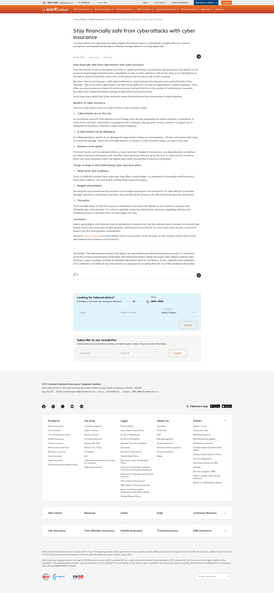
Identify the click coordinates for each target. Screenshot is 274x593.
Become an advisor (205, 2)
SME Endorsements (93, 467)
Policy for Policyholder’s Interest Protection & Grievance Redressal (136, 468)
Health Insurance (102, 9)
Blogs (84, 19)
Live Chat (103, 2)
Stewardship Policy (129, 456)
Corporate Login (200, 430)
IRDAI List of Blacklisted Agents (207, 482)
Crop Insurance (55, 456)
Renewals (206, 9)
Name (83, 312)
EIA (85, 456)
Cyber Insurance (55, 460)
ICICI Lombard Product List (133, 481)
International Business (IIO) (205, 463)
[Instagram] (53, 406)
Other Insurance (189, 9)
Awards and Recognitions (169, 447)
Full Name (85, 353)
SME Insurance (144, 9)
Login (226, 2)
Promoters (162, 430)
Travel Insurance (124, 9)
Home (76, 19)
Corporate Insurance (166, 9)
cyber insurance (92, 235)
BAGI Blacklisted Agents (204, 439)
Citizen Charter (91, 430)
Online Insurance (96, 19)
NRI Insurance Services (58, 447)
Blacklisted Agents (201, 434)
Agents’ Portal (199, 426)
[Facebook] (44, 406)
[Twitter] (62, 406)
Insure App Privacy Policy (132, 430)
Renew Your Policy (93, 447)
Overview (161, 426)
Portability (89, 451)
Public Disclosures (165, 443)
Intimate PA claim (92, 443)
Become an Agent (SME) (204, 471)
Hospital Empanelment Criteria (207, 454)
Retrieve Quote (91, 434)
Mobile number (128, 312)
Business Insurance (57, 451)
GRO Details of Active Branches (135, 485)
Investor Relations (180, 2)
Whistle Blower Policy (131, 496)
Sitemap (197, 467)
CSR (159, 434)
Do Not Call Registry (130, 439)
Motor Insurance (82, 9)
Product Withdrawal (130, 434)
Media (160, 456)
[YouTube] (72, 406)
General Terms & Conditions (134, 443)
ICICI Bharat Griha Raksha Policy (63, 464)
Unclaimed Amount (93, 439)
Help (145, 2)
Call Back (85, 2)
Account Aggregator (202, 458)
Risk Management (165, 439)
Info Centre (160, 2)
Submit (188, 325)
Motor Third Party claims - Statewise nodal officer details (135, 490)
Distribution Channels (203, 443)
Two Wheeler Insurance (59, 434)
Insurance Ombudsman (131, 451)
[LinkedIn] (81, 406)
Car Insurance (54, 430)
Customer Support (92, 426)
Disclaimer (125, 447)
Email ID (125, 353)
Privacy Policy (127, 426)
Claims (218, 9)
